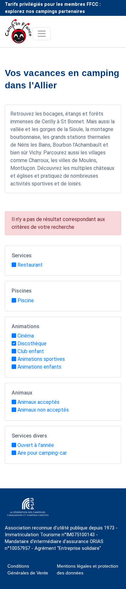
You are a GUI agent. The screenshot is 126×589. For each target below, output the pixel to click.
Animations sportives (41, 359)
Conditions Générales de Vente (27, 569)
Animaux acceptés (38, 402)
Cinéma (25, 336)
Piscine (25, 300)
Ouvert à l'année (35, 445)
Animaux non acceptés (43, 410)
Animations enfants (39, 367)
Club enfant (30, 351)
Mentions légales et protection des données (87, 569)
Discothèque (32, 343)
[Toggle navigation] (42, 33)
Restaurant (30, 265)
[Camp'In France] (19, 33)
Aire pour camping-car (42, 453)
